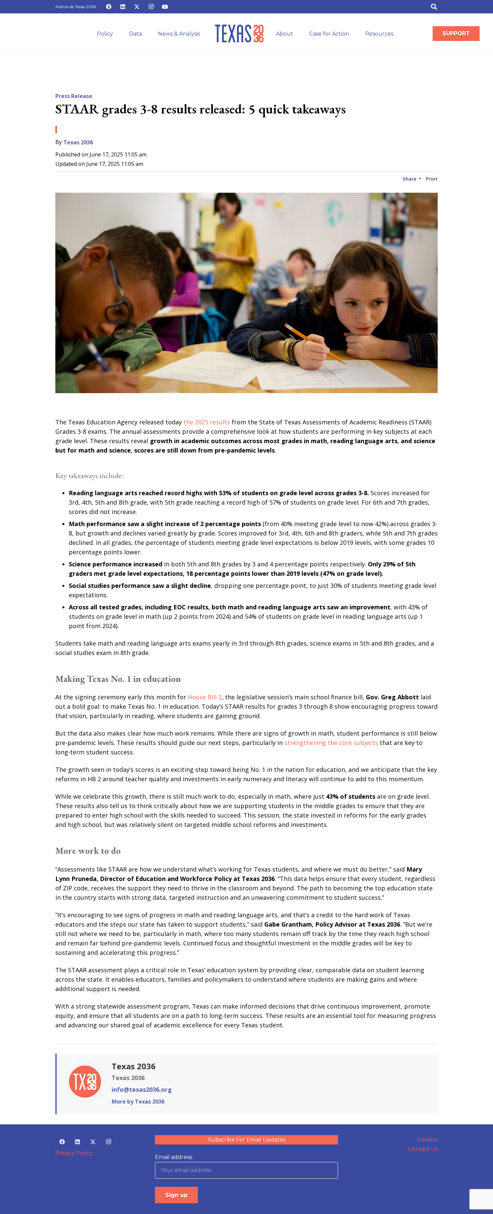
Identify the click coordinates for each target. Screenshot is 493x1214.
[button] (434, 7)
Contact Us (423, 1149)
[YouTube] (165, 6)
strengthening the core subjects (331, 743)
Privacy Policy (73, 1153)
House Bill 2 (205, 697)
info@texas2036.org (142, 1089)
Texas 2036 (78, 142)
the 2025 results (206, 422)
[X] (136, 6)
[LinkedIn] (122, 6)
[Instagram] (151, 6)
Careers (427, 1139)
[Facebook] (108, 6)
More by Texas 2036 (138, 1101)
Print (432, 179)
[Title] (239, 33)
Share (410, 179)
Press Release (73, 96)
